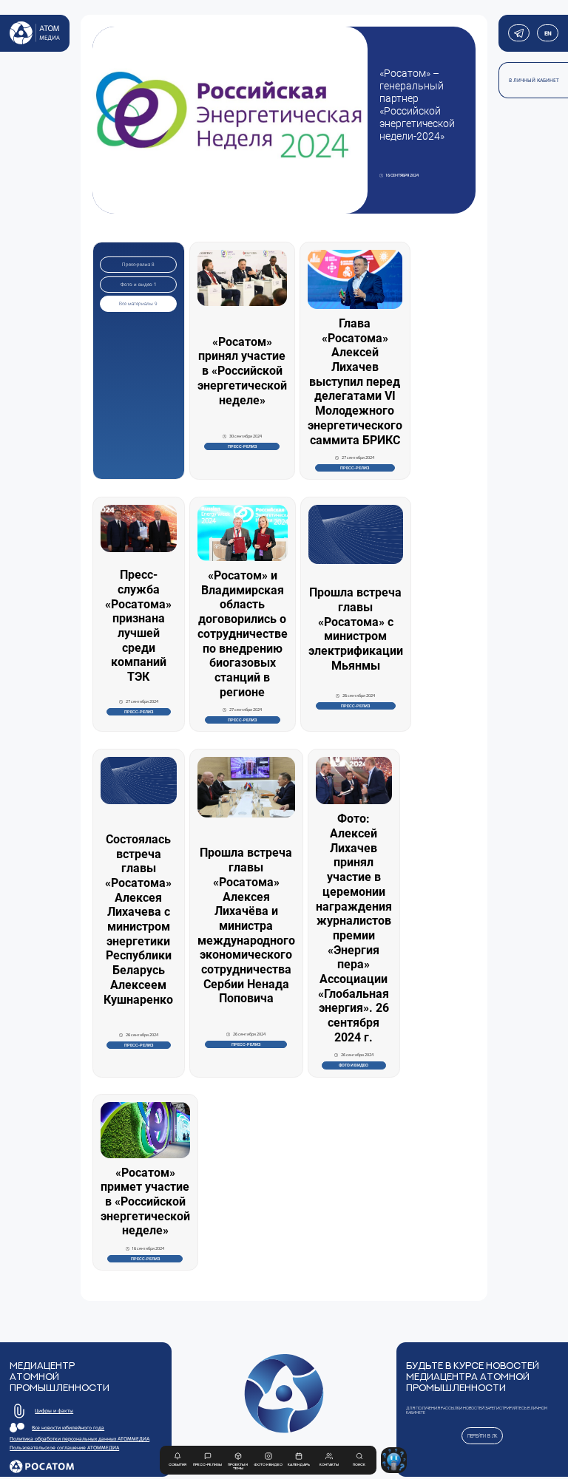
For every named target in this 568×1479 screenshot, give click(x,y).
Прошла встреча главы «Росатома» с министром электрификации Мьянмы (355, 628)
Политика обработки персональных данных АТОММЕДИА (79, 1438)
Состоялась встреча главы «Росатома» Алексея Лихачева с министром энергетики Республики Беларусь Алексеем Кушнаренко (138, 919)
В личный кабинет (534, 80)
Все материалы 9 (138, 304)
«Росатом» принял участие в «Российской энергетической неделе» (242, 371)
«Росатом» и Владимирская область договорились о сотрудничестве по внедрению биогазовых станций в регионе (242, 633)
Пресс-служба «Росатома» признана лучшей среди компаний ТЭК (138, 626)
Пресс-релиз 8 (138, 265)
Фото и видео (353, 1065)
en (547, 33)
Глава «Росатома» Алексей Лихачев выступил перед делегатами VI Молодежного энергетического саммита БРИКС (355, 381)
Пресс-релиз (242, 446)
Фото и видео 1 (139, 285)
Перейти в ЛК (482, 1435)
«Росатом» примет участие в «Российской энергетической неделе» (145, 1202)
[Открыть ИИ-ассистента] (393, 1460)
